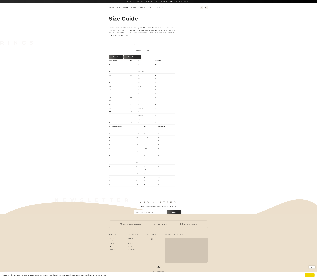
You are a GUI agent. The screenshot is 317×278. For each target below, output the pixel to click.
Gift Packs (142, 7)
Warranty (130, 246)
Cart (206, 7)
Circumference (132, 57)
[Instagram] (151, 239)
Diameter (116, 57)
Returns (130, 241)
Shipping (130, 243)
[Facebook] (147, 239)
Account (201, 7)
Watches (111, 7)
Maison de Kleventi (175, 234)
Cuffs (118, 7)
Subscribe (174, 212)
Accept (309, 275)
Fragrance (125, 7)
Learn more (102, 275)
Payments (131, 238)
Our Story (112, 238)
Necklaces (133, 7)
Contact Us (131, 249)
